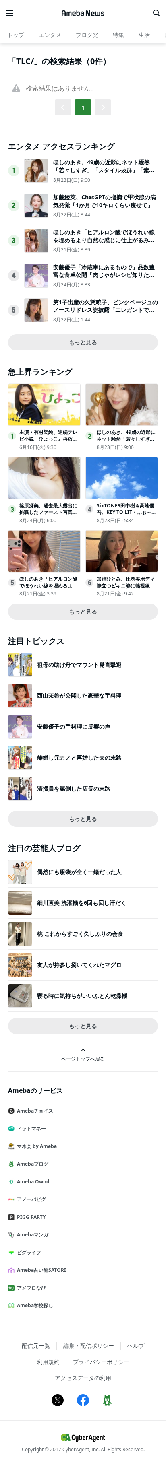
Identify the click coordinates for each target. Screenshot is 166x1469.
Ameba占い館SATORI (41, 1270)
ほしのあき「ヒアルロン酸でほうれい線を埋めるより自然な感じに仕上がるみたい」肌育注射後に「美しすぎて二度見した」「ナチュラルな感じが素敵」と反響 (104, 244)
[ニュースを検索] (156, 13)
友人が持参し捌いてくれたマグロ (79, 964)
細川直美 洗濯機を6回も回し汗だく (82, 903)
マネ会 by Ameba (37, 1146)
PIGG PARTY (31, 1217)
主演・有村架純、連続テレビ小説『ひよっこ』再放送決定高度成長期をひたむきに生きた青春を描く (48, 442)
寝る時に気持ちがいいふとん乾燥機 (82, 995)
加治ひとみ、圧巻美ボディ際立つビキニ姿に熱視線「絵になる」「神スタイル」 (126, 588)
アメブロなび (31, 1287)
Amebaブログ (32, 1163)
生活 (144, 35)
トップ (15, 35)
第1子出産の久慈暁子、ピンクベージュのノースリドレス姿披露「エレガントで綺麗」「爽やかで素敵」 (105, 309)
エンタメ (50, 35)
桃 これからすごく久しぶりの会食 (80, 933)
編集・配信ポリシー (88, 1346)
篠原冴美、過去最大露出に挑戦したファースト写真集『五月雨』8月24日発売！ (48, 512)
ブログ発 (87, 35)
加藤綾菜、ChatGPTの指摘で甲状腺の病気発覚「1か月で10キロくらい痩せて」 (104, 201)
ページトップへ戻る (83, 1058)
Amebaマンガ (32, 1234)
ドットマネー (31, 1128)
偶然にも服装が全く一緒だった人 (79, 872)
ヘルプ (135, 1346)
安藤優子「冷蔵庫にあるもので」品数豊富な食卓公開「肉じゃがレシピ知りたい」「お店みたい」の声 (104, 274)
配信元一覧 (36, 1346)
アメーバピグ (31, 1199)
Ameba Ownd (33, 1181)
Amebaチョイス (35, 1110)
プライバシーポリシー (101, 1362)
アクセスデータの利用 (83, 1378)
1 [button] (83, 107)
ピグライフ (29, 1252)
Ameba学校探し (35, 1305)
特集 (118, 35)
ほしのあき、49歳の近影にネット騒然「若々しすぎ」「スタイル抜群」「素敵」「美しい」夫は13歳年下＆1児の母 (103, 169)
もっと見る (83, 342)
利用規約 (48, 1362)
